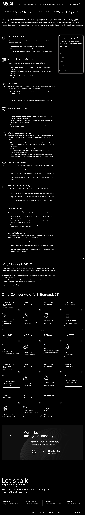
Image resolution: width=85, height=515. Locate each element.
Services (45, 4)
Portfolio (52, 4)
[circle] (75, 512)
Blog (58, 4)
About (21, 4)
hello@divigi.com (13, 484)
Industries (38, 4)
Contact (63, 4)
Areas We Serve (28, 4)
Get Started (64, 70)
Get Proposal (74, 4)
